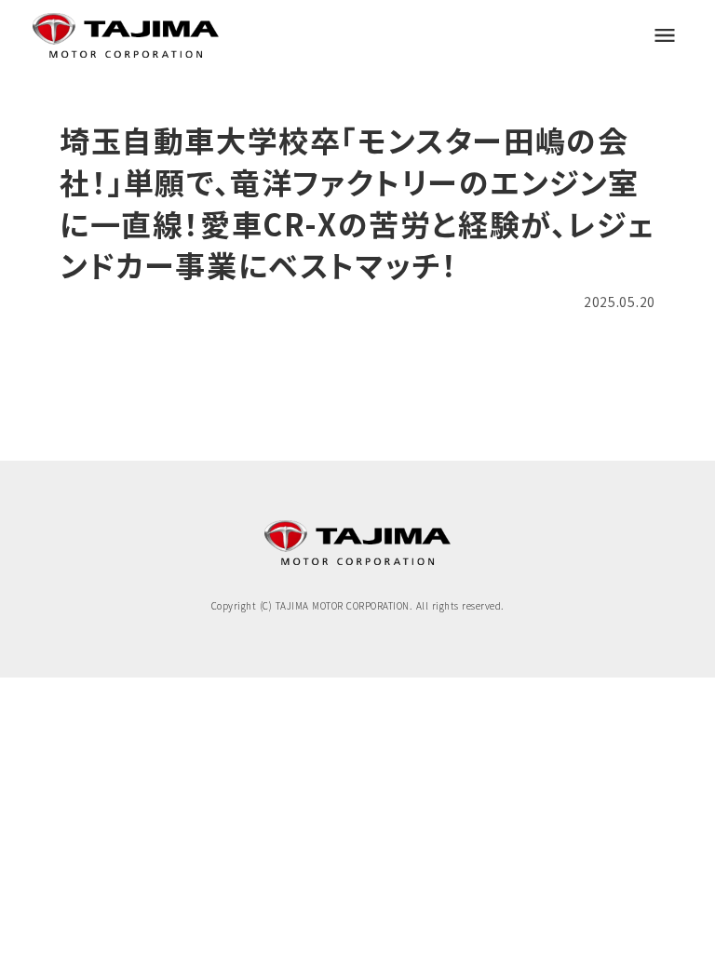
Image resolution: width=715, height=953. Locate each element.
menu (665, 35)
